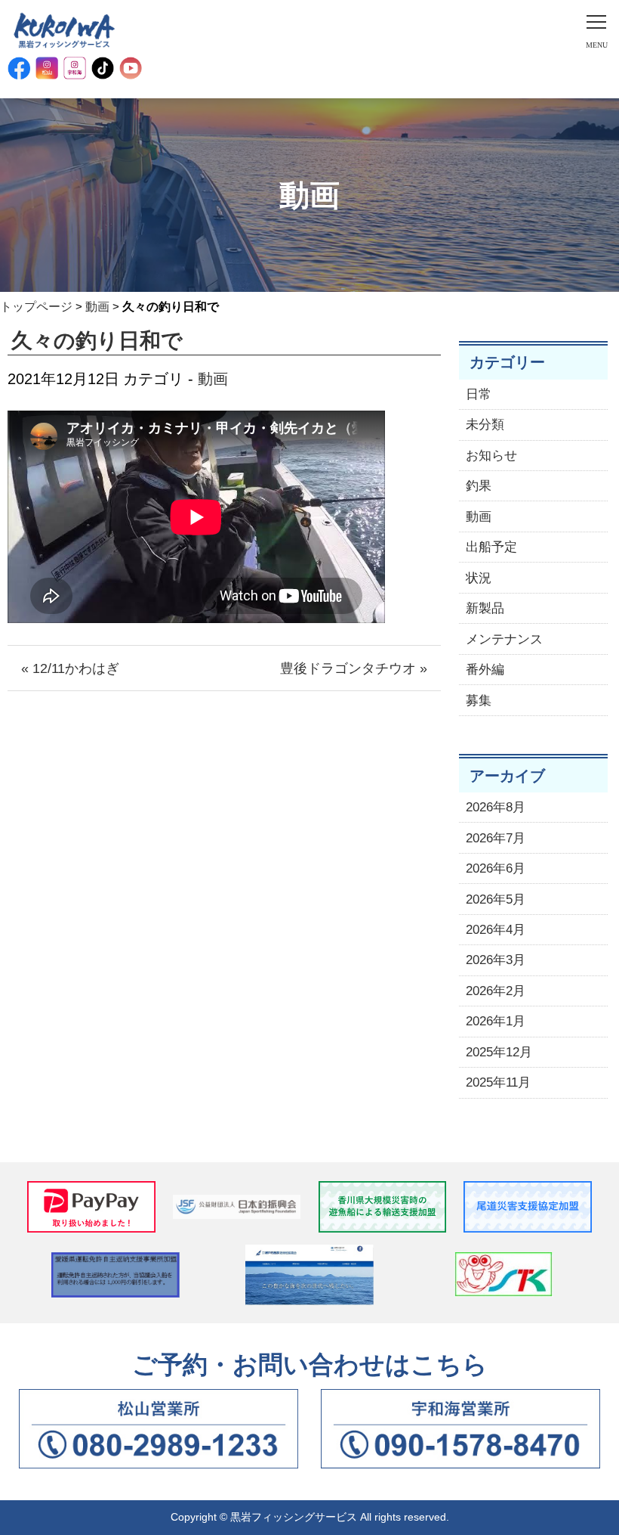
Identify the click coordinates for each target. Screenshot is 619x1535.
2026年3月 (495, 960)
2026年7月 (495, 838)
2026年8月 (495, 807)
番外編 (485, 669)
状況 (478, 578)
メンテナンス (504, 639)
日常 (478, 394)
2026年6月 (495, 868)
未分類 (485, 424)
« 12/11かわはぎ (70, 668)
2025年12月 (499, 1052)
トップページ (36, 306)
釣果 (478, 486)
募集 (478, 700)
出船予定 (491, 547)
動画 (97, 306)
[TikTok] (102, 68)
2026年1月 (495, 1021)
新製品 (485, 608)
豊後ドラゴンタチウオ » (353, 668)
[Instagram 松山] (46, 68)
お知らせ (491, 455)
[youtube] (130, 68)
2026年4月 (495, 930)
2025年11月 (498, 1082)
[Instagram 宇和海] (74, 68)
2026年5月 (495, 899)
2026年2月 (495, 991)
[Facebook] (19, 68)
